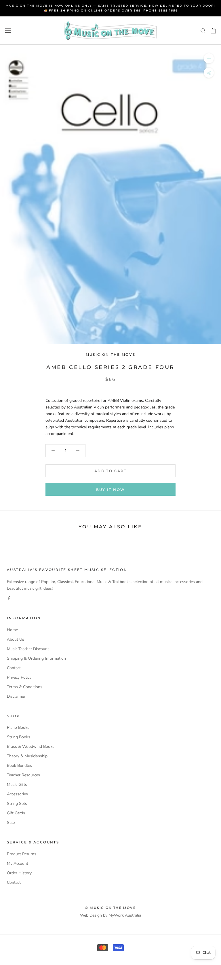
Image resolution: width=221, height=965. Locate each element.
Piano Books (18, 727)
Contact (14, 668)
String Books (18, 737)
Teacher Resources (23, 775)
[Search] (203, 30)
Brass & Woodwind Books (30, 746)
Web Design (91, 915)
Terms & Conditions (24, 687)
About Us (15, 639)
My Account (17, 863)
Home (12, 630)
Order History (19, 873)
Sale (11, 822)
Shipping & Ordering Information (36, 658)
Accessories (17, 794)
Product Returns (21, 854)
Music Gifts (17, 784)
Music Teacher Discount (28, 649)
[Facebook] (9, 598)
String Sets (17, 803)
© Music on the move (110, 908)
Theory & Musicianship (27, 756)
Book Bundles (19, 765)
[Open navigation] (8, 31)
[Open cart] (213, 30)
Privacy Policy (19, 677)
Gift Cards (16, 813)
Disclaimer (16, 696)
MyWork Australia (124, 915)
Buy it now (110, 489)
